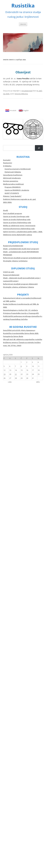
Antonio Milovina (21, 94)
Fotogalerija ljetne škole (13, 336)
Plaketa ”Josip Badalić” (12, 196)
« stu (10, 382)
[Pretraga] (39, 148)
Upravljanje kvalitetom (12, 175)
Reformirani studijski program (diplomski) (20, 284)
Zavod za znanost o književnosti (18, 169)
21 (16, 374)
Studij (5, 210)
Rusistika (23, 5)
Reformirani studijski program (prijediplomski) (22, 258)
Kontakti (6, 160)
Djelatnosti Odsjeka (13, 172)
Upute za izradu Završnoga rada (16, 216)
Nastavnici (7, 163)
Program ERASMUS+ (13, 187)
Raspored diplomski (11, 275)
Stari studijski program (12, 213)
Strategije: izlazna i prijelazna (15, 261)
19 (4, 374)
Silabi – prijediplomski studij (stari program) (21, 249)
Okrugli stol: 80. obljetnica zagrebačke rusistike (22, 339)
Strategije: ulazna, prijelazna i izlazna (18, 287)
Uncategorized (26, 91)
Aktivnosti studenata (12, 178)
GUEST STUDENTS (12, 193)
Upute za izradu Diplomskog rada (16, 219)
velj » (38, 382)
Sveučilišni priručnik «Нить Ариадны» (19, 330)
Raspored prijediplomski (13, 246)
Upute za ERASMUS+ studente (17, 190)
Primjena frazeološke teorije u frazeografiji (21, 313)
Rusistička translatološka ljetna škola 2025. (21, 333)
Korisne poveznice (10, 181)
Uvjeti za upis (8, 272)
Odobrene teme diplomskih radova (17, 235)
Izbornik (23, 24)
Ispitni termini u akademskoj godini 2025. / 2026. (23, 231)
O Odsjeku (7, 166)
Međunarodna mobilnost (13, 184)
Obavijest (23, 72)
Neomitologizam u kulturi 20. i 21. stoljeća (20, 310)
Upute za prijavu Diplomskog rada (17, 222)
